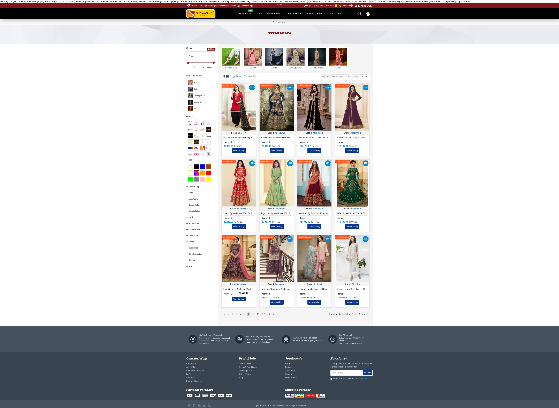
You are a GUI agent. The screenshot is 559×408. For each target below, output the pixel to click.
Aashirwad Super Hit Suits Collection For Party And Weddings (276, 137)
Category (192, 260)
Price (191, 56)
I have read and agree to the (351, 378)
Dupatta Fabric (194, 211)
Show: (355, 76)
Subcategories (195, 75)
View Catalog (238, 151)
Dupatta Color (194, 230)
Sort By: (325, 76)
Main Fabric (193, 199)
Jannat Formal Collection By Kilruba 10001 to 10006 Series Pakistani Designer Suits (352, 289)
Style (191, 193)
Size (190, 266)
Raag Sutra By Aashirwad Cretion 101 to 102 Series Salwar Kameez (238, 289)
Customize (193, 248)
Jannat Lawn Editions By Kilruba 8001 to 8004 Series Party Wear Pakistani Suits (314, 289)
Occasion (193, 242)
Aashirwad (280, 133)
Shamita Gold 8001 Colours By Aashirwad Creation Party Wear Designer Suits (314, 137)
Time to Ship (194, 187)
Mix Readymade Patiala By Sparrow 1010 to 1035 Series (238, 137)
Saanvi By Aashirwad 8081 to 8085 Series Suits (238, 213)
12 (263, 314)
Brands (191, 117)
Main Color (193, 236)
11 (258, 314)
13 (268, 314)
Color (191, 160)
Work (191, 217)
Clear (212, 49)
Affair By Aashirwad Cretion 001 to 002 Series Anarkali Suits (352, 213)
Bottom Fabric (194, 205)
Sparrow (242, 133)
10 (253, 314)
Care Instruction (195, 254)
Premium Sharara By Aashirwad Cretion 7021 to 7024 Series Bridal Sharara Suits (276, 289)
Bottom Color (194, 223)
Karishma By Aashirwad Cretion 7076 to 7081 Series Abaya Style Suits (314, 213)
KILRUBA (318, 284)
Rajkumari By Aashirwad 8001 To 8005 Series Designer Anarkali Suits (276, 213)
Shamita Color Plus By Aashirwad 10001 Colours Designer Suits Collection (352, 137)
